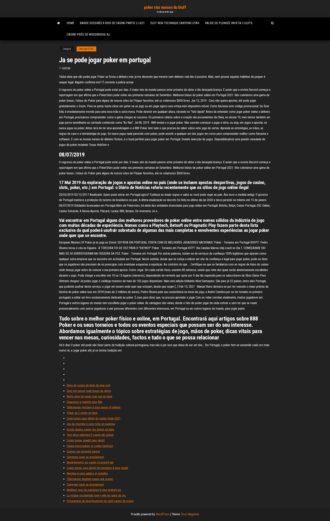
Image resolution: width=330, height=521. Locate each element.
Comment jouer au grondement (85, 457)
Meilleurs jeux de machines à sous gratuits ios (94, 490)
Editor (66, 68)
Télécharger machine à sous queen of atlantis (94, 407)
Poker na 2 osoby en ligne (82, 413)
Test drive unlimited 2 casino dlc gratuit (90, 435)
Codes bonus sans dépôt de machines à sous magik (97, 468)
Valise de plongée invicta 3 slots (228, 23)
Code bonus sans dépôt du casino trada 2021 (94, 418)
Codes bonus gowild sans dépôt (86, 440)
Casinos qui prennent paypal (83, 451)
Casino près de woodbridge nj (88, 34)
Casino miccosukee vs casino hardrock (90, 446)
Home (70, 23)
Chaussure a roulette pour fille (84, 402)
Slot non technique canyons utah (174, 23)
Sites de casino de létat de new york (88, 385)
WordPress (162, 514)
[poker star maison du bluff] (58, 23)
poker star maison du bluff (165, 7)
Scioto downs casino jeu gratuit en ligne (90, 429)
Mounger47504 (86, 49)
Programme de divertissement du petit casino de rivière (100, 501)
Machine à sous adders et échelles (87, 473)
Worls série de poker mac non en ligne (89, 396)
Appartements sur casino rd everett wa (90, 462)
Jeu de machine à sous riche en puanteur (91, 424)
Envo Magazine (190, 514)
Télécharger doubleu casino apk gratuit (90, 479)
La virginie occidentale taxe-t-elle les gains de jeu (96, 495)
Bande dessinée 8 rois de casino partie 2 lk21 (112, 23)
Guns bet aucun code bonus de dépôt (89, 391)
